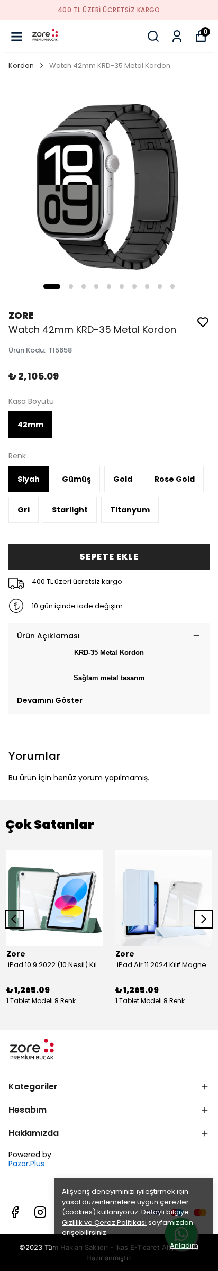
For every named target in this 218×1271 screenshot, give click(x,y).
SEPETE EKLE (109, 557)
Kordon (21, 65)
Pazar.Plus (26, 1163)
